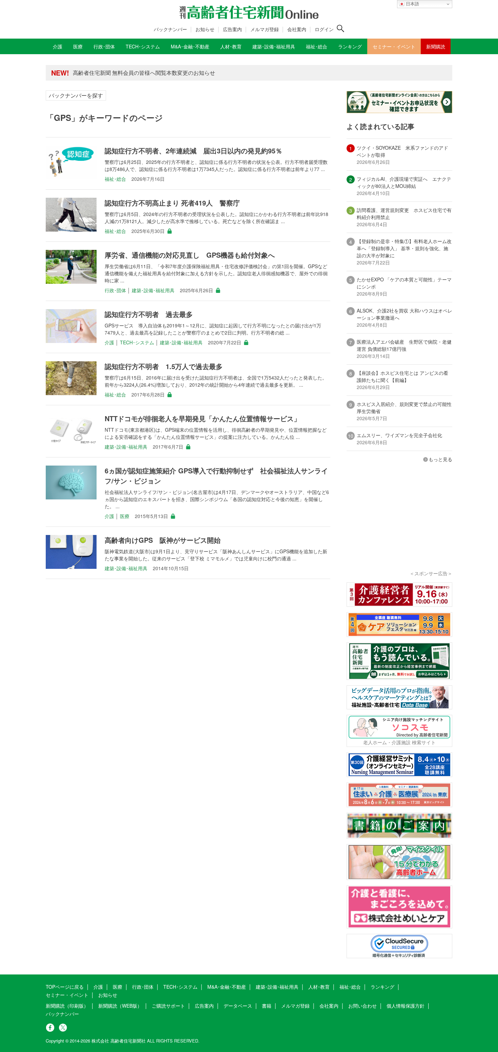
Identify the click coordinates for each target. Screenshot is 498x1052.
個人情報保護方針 (405, 1005)
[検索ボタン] (340, 28)
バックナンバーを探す (76, 95)
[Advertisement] (399, 525)
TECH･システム (137, 342)
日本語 (411, 3)
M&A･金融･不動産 (226, 986)
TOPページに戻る (65, 986)
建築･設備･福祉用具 (153, 290)
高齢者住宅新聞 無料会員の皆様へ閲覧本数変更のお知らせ (144, 73)
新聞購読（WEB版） (120, 1005)
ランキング (382, 986)
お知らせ (204, 29)
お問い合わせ (362, 1005)
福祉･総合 (115, 178)
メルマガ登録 (264, 29)
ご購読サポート (168, 1005)
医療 (124, 516)
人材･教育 (319, 986)
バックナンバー (170, 29)
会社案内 (296, 29)
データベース (238, 1005)
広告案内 (232, 29)
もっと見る (440, 459)
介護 (109, 342)
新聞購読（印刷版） (67, 1005)
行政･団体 (115, 290)
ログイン (324, 29)
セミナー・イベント (67, 994)
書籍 (266, 1005)
